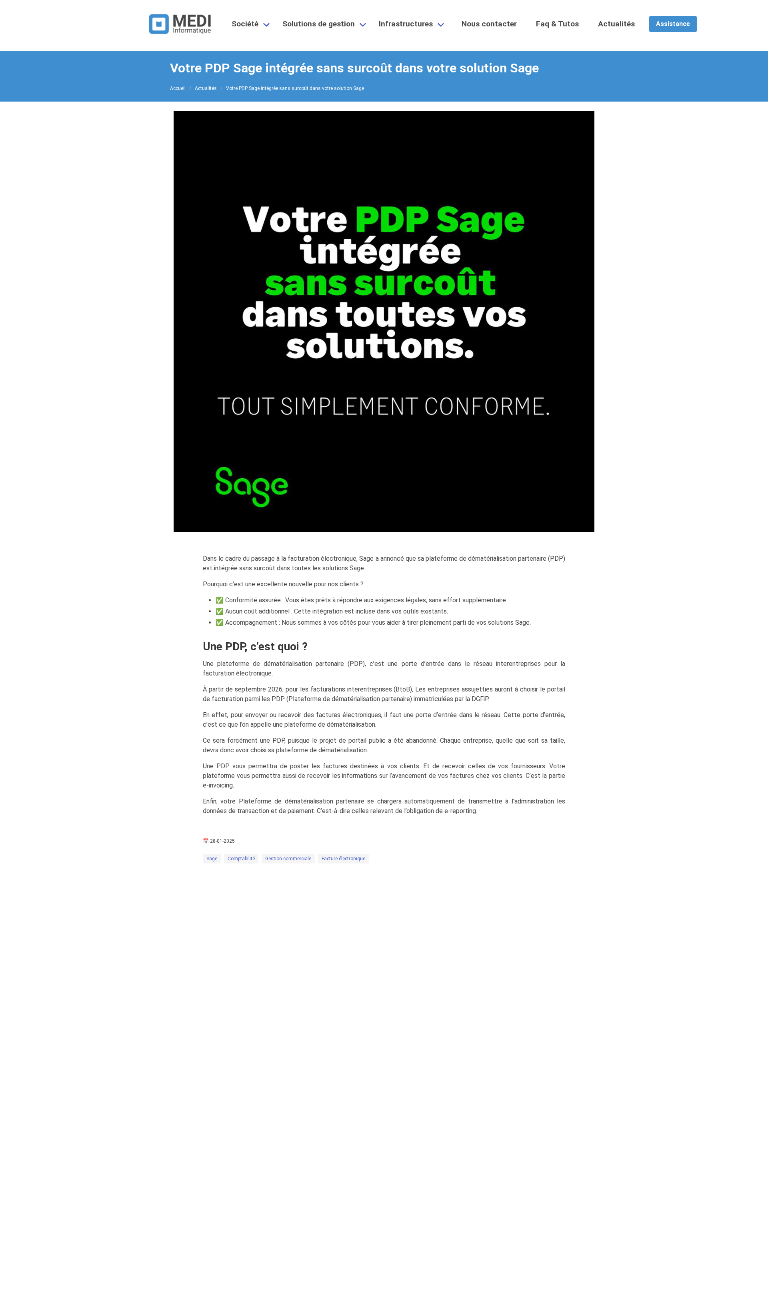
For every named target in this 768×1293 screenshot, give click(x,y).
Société (245, 23)
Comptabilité (241, 858)
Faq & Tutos (557, 23)
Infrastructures (406, 23)
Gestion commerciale (288, 858)
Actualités (616, 23)
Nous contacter (489, 23)
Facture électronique (343, 858)
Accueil (178, 88)
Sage (211, 858)
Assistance (673, 24)
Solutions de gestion (318, 23)
